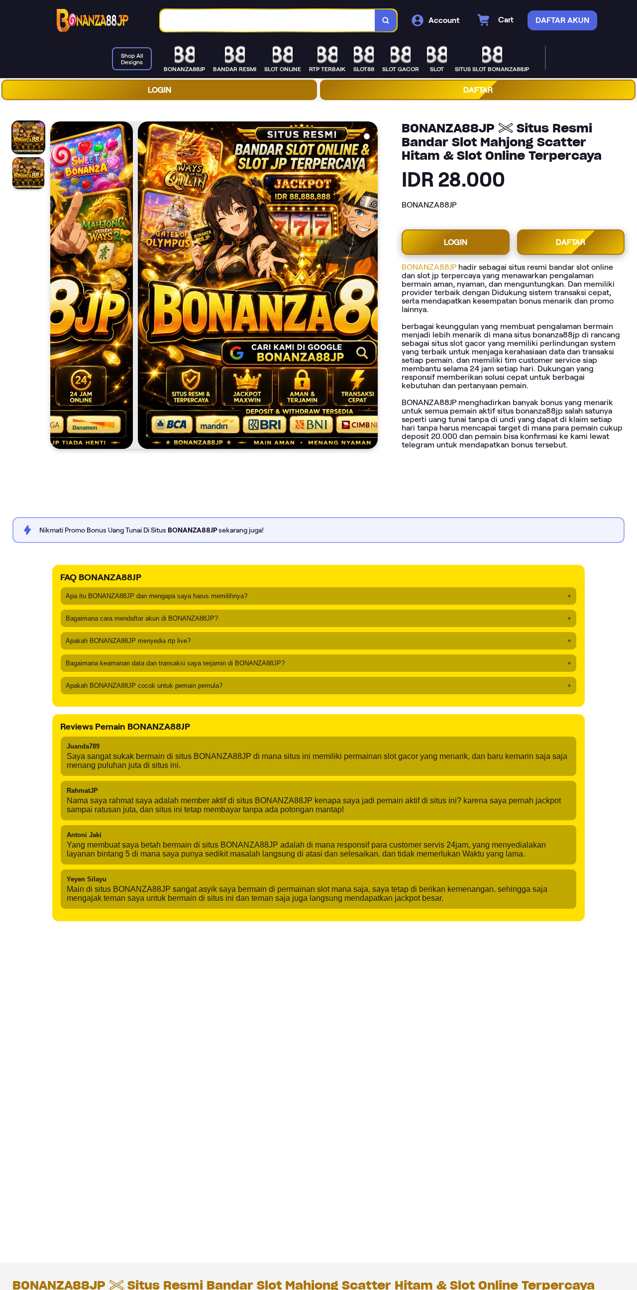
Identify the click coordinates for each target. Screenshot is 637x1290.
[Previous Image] (58, 287)
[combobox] (267, 20)
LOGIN (159, 90)
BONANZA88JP (429, 267)
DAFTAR (478, 90)
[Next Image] (370, 287)
